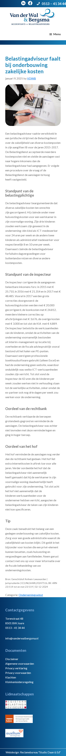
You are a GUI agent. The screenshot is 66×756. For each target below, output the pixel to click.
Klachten (10, 677)
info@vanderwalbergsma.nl (21, 638)
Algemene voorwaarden (19, 663)
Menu (57, 34)
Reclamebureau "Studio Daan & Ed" (40, 752)
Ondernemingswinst (31, 594)
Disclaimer (11, 659)
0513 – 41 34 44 (54, 4)
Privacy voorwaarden (18, 672)
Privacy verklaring (16, 668)
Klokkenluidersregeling (19, 682)
